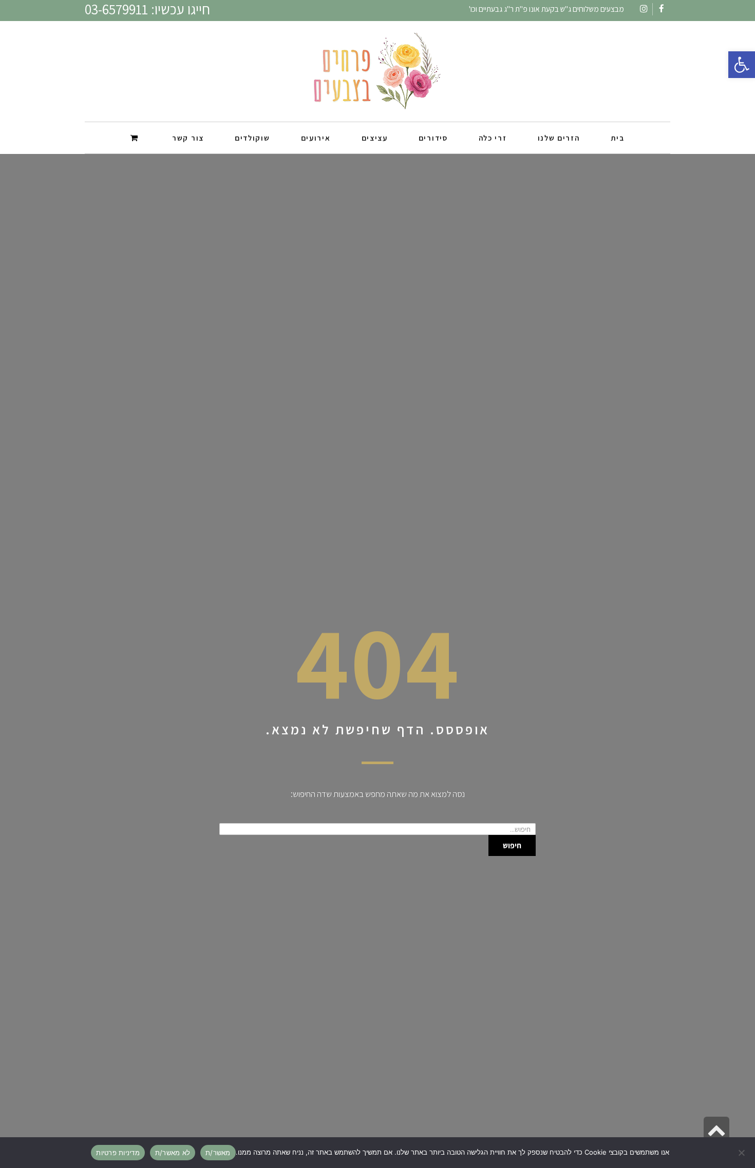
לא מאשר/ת (172, 1152)
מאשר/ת (218, 1152)
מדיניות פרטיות (118, 1152)
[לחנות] (136, 137)
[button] (741, 64)
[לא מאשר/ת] (742, 1152)
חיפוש (512, 845)
